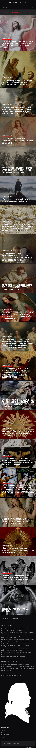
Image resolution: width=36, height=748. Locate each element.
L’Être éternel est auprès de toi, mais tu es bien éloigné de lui (16, 200)
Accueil (3, 730)
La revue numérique (6, 732)
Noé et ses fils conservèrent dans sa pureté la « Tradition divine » (17, 639)
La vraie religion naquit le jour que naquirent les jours (14, 656)
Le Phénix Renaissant (7, 38)
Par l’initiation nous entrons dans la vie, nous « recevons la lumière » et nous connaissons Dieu (17, 170)
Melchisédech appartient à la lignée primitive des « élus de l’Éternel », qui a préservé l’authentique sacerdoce (16, 629)
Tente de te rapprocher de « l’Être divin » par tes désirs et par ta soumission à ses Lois (17, 287)
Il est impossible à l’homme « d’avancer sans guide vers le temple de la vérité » (17, 141)
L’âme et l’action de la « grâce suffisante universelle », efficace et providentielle (18, 550)
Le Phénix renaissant (18, 2)
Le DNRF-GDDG (5, 735)
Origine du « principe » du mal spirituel (15, 610)
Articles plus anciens (11, 618)
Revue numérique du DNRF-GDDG (11, 743)
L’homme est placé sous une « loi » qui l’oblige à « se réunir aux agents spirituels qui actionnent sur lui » (17, 521)
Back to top (29, 747)
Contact (3, 737)
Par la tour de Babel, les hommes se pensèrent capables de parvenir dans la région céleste (16, 636)
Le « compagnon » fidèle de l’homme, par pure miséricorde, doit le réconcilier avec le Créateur (17, 82)
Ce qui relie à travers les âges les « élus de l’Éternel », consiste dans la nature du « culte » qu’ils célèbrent (16, 649)
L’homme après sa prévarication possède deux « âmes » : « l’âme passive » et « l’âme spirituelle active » (18, 578)
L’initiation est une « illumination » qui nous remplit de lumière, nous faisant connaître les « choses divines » (17, 44)
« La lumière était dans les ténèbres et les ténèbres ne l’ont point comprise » (18, 433)
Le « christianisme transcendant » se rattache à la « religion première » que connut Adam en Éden (16, 653)
